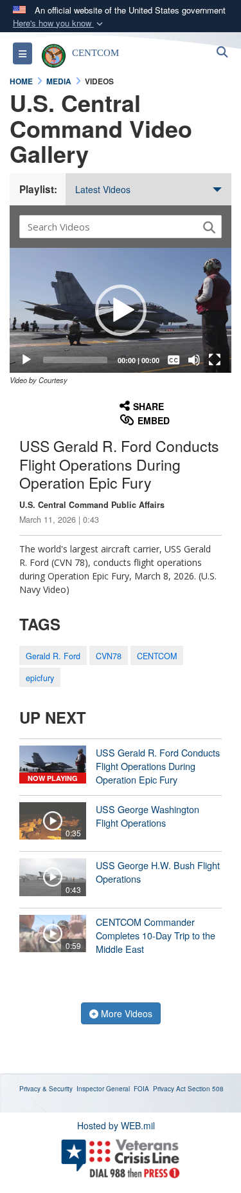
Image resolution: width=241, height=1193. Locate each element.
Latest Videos (102, 189)
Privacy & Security (46, 1088)
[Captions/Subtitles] (173, 359)
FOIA (141, 1088)
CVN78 (108, 656)
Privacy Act (169, 1088)
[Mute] (194, 359)
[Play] (26, 359)
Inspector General (103, 1088)
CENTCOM (157, 656)
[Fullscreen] (214, 359)
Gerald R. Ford (53, 656)
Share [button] (148, 406)
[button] (59, 23)
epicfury (40, 678)
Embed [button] (154, 420)
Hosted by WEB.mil (116, 1125)
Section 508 (206, 1088)
